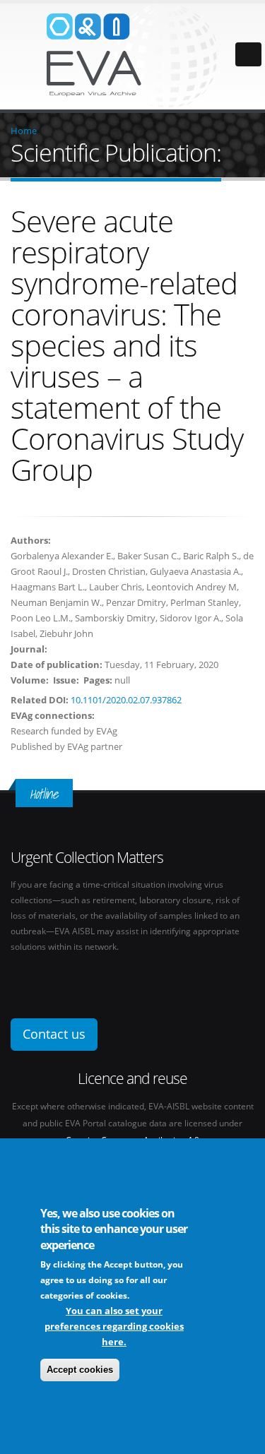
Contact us (54, 1033)
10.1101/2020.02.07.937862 (126, 699)
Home (24, 130)
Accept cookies (80, 1369)
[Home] (133, 55)
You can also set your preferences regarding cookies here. (114, 1326)
